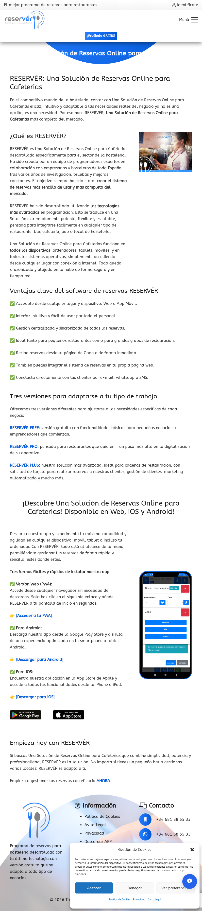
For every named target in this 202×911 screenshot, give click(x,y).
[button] (192, 849)
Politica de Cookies (102, 816)
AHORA (103, 780)
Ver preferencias (175, 888)
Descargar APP (98, 841)
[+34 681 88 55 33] (147, 819)
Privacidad (139, 899)
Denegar (135, 888)
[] (34, 615)
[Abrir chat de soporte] (189, 881)
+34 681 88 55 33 (173, 819)
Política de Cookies (120, 899)
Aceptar (94, 888)
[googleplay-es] (25, 714)
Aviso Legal (154, 899)
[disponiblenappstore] (68, 714)
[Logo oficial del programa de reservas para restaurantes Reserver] (25, 20)
